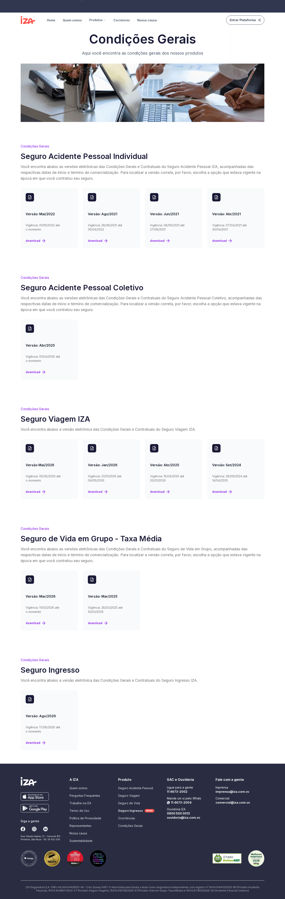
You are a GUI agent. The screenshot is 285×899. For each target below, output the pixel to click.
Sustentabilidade (80, 841)
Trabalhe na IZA (80, 803)
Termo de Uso (79, 810)
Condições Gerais (130, 825)
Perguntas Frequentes (84, 795)
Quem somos (72, 20)
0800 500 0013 (178, 813)
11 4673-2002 (177, 791)
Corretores (121, 20)
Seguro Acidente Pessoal (135, 788)
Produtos (96, 20)
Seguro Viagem (129, 795)
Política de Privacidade (85, 818)
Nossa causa (147, 20)
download (33, 240)
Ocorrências (126, 818)
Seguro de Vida (129, 803)
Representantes (80, 825)
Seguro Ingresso (135, 810)
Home (51, 20)
